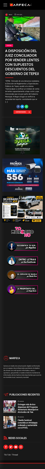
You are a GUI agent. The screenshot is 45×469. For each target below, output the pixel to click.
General (9, 45)
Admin (10, 14)
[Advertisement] (22, 321)
